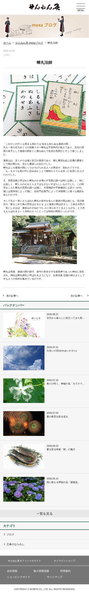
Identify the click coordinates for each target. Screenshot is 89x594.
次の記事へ (77, 295)
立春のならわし (15, 544)
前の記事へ (12, 295)
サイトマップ (54, 576)
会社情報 (12, 570)
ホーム (7, 42)
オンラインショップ (64, 560)
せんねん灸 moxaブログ (29, 42)
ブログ (10, 534)
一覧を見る (45, 513)
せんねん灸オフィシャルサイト (24, 560)
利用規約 (65, 570)
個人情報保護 (41, 570)
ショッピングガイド (18, 576)
